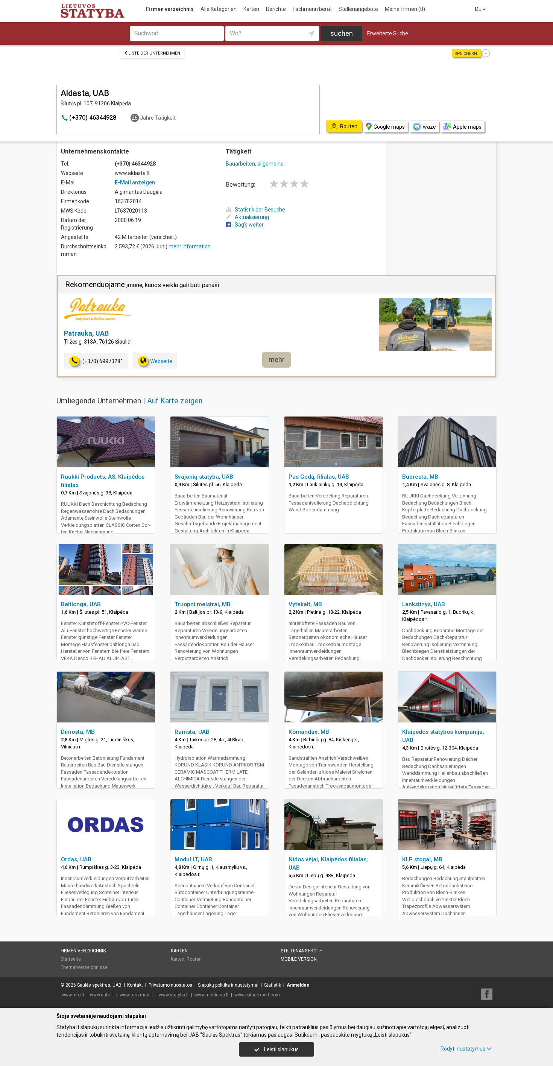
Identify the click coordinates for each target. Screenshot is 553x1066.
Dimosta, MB (78, 731)
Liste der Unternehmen (154, 53)
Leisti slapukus (281, 1049)
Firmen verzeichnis (170, 9)
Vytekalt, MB (305, 604)
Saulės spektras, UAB (99, 985)
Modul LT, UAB (193, 859)
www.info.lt (73, 995)
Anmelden (298, 985)
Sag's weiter (249, 225)
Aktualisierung (252, 217)
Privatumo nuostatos (170, 985)
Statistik (272, 985)
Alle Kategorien (219, 9)
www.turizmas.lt (136, 995)
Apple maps (467, 127)
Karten (251, 9)
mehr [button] (276, 359)
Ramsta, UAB (192, 731)
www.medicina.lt (211, 995)
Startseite (71, 959)
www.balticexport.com (257, 995)
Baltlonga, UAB (81, 604)
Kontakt (135, 985)
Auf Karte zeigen (174, 400)
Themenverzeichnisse (84, 967)
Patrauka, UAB (86, 333)
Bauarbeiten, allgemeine (255, 164)
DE (479, 9)
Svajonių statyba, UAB (204, 476)
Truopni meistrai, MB (203, 604)
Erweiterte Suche (387, 33)
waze (429, 127)
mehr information (190, 246)
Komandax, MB (309, 731)
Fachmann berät (312, 9)
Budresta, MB (420, 476)
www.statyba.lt (174, 995)
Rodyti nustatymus (463, 1049)
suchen (341, 33)
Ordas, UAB (76, 859)
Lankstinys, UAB (423, 604)
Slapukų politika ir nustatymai (228, 985)
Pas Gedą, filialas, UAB (319, 476)
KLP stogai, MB (422, 859)
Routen (194, 959)
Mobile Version (299, 959)
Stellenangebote (358, 9)
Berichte (276, 9)
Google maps (389, 127)
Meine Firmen (405, 9)
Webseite (161, 361)
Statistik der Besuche (260, 210)
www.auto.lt (102, 995)
